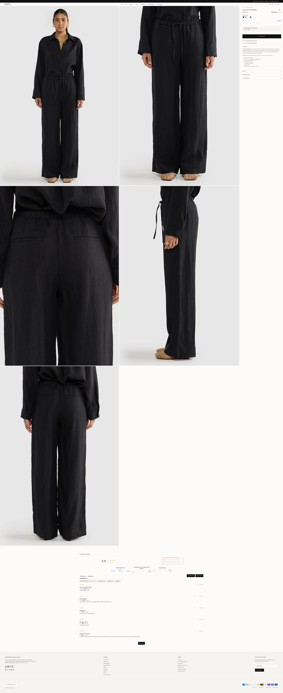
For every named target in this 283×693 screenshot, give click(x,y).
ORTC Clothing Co (11, 687)
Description (244, 46)
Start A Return (261, 1)
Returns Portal (181, 667)
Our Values (105, 661)
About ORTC (106, 659)
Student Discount (181, 671)
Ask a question (191, 575)
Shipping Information (182, 669)
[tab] (91, 576)
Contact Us (180, 659)
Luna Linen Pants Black (249, 7)
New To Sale (159, 4)
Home (243, 7)
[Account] (269, 4)
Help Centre (267, 1)
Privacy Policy (255, 687)
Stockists (105, 671)
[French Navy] (251, 17)
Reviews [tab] (83, 576)
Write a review (199, 575)
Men (126, 4)
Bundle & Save (151, 4)
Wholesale (105, 669)
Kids (137, 4)
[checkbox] (117, 581)
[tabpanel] (141, 613)
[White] (248, 17)
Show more (141, 643)
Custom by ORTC (106, 674)
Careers (105, 672)
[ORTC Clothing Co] (7, 4)
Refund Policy (261, 687)
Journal (104, 667)
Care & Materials (245, 78)
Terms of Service (275, 687)
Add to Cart (261, 36)
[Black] (243, 17)
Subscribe (259, 670)
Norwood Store (106, 665)
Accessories (143, 4)
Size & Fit (244, 71)
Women (131, 4)
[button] (173, 557)
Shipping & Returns (246, 74)
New (121, 4)
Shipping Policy (268, 687)
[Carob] (246, 17)
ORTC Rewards (255, 1)
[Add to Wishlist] (279, 10)
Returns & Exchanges (182, 665)
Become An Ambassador (183, 661)
